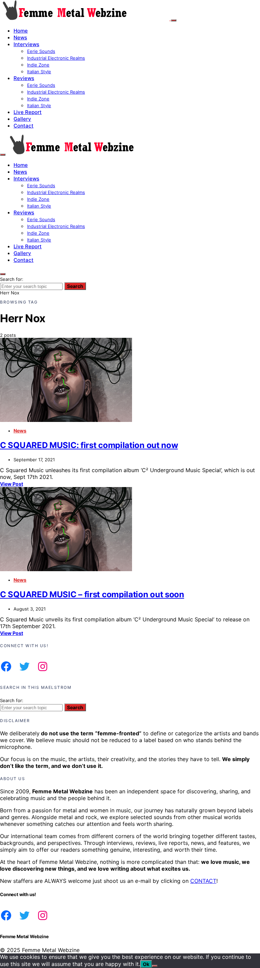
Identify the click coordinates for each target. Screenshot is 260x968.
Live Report (28, 112)
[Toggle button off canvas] (173, 20)
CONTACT (203, 880)
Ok (146, 964)
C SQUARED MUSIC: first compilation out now (89, 445)
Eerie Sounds (41, 51)
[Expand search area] (2, 155)
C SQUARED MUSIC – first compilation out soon (92, 594)
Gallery (22, 119)
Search (75, 286)
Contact (24, 125)
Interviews (26, 44)
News (20, 37)
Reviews (24, 78)
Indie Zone (38, 64)
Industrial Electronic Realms (56, 58)
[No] (154, 966)
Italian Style (39, 71)
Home (21, 30)
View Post (11, 484)
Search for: (11, 279)
